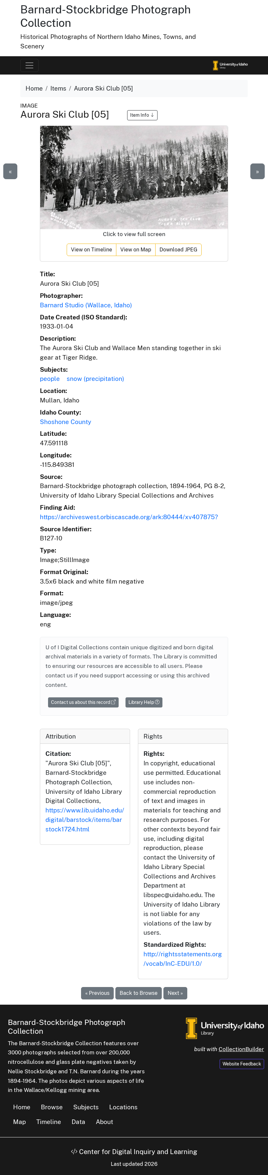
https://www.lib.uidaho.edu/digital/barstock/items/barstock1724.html (84, 820)
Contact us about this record (81, 702)
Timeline (48, 1121)
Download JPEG (178, 250)
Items (58, 88)
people (50, 378)
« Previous (97, 993)
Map (19, 1121)
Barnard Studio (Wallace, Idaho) (86, 305)
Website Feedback (242, 1063)
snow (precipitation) (95, 378)
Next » (175, 993)
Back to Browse (139, 993)
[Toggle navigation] (29, 65)
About (104, 1121)
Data (78, 1121)
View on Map (135, 250)
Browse (52, 1107)
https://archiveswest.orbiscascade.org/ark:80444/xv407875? (129, 516)
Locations (123, 1107)
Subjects (86, 1107)
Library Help (141, 702)
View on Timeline (91, 250)
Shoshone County (65, 421)
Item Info (140, 115)
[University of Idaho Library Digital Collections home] (225, 1027)
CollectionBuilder (241, 1049)
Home (34, 88)
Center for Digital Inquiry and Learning (137, 1152)
